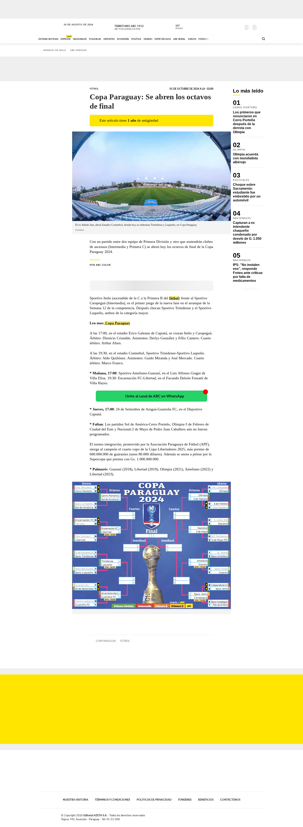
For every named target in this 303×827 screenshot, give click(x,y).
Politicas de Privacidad (154, 800)
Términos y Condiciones (112, 800)
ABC (50, 26)
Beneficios (206, 800)
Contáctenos (230, 800)
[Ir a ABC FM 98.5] (251, 38)
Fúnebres (184, 800)
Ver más (249, 118)
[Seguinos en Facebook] (219, 26)
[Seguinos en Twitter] (225, 26)
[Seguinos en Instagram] (238, 26)
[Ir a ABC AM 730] (234, 38)
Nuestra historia (75, 800)
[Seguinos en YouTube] (232, 26)
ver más (177, 27)
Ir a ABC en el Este (74, 28)
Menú (262, 26)
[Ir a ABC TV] (223, 38)
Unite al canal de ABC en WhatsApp (154, 396)
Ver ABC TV (135, 27)
